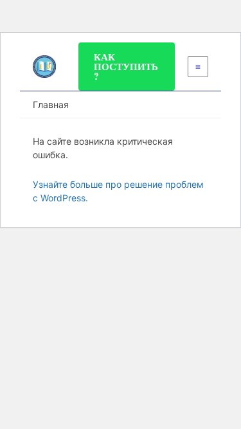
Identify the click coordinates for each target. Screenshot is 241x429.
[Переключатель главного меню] (198, 66)
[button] (126, 66)
